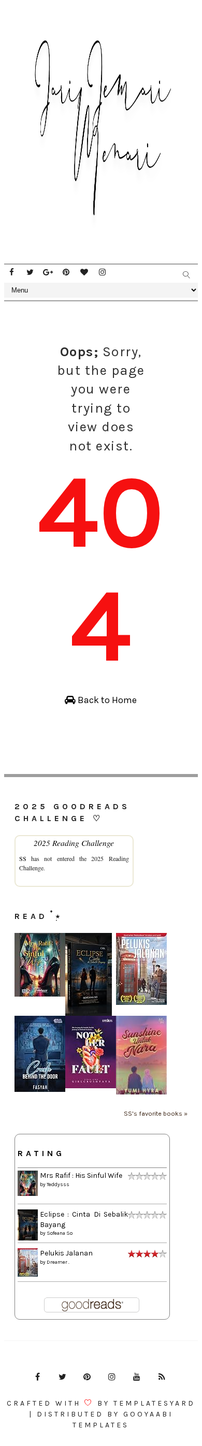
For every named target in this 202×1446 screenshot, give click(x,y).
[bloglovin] (84, 272)
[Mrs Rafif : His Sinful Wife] (40, 964)
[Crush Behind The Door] (40, 1053)
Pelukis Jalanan (66, 1253)
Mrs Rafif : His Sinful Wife (81, 1175)
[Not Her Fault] (90, 1051)
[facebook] (12, 272)
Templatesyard (154, 1403)
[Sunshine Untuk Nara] (141, 1054)
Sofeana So (60, 1233)
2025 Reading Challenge (74, 842)
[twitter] (30, 272)
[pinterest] (66, 272)
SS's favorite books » (155, 1113)
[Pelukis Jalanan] (141, 968)
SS (22, 858)
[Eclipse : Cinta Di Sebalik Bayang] (88, 974)
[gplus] (48, 272)
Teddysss (58, 1184)
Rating (41, 1153)
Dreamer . (58, 1262)
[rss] (161, 1377)
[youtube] (136, 1377)
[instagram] (102, 272)
